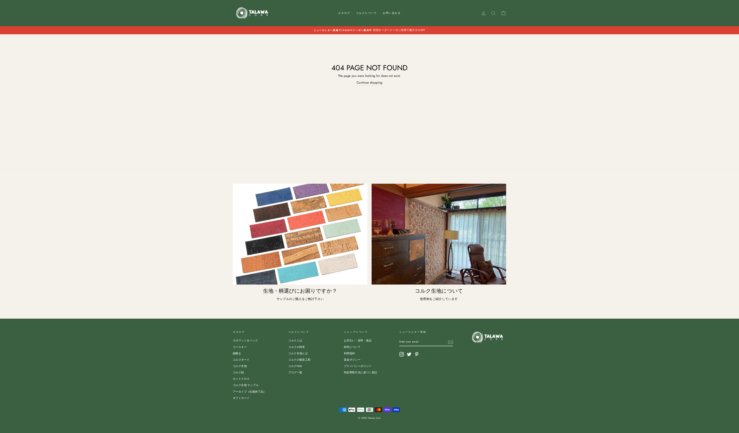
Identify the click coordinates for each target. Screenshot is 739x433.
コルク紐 (238, 372)
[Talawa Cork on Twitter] (409, 354)
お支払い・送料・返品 (358, 340)
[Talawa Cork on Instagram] (401, 354)
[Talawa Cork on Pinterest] (416, 354)
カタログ (344, 13)
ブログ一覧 (295, 372)
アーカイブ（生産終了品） (249, 392)
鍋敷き (237, 353)
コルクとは (295, 340)
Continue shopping (369, 82)
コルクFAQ (295, 366)
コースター (240, 347)
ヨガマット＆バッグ (245, 340)
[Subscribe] (450, 341)
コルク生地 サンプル (246, 385)
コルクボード (241, 360)
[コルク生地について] (439, 234)
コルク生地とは (298, 353)
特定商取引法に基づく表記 (360, 372)
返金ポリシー (352, 360)
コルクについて (366, 13)
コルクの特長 (296, 347)
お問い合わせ (392, 13)
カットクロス (241, 379)
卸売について (352, 347)
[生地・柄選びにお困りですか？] (300, 234)
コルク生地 (240, 366)
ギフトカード (241, 398)
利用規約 (349, 353)
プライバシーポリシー (358, 366)
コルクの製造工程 (299, 360)
